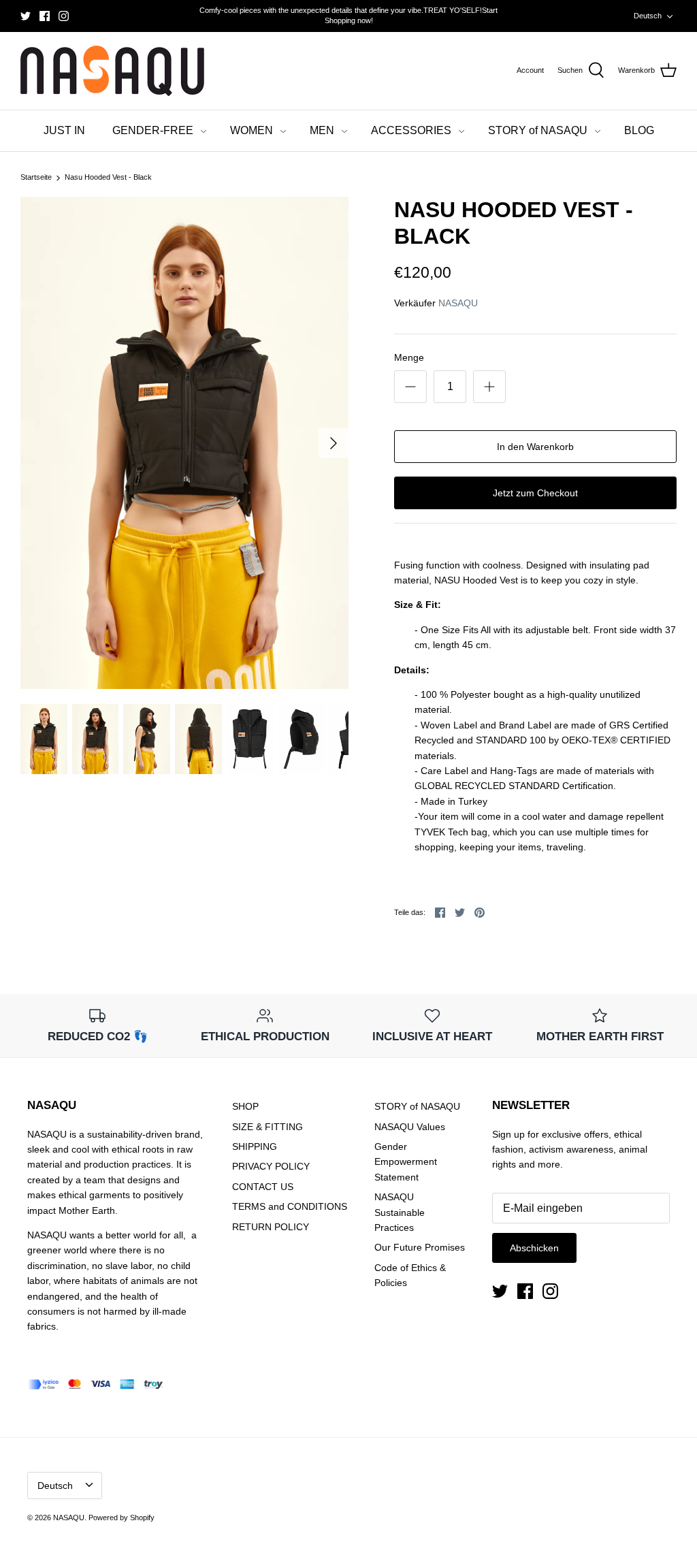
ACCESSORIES (411, 130)
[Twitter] (25, 16)
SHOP (245, 1106)
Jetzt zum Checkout (535, 492)
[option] (184, 443)
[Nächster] (333, 443)
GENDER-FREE (152, 130)
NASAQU (458, 303)
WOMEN (251, 130)
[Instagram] (64, 16)
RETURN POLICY (270, 1226)
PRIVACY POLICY (271, 1166)
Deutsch (648, 16)
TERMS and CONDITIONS (289, 1206)
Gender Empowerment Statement (405, 1162)
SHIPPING (254, 1146)
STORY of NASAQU (537, 130)
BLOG (639, 130)
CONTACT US (262, 1186)
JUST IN (64, 130)
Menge (409, 357)
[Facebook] (44, 16)
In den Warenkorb (535, 446)
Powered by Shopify (121, 1517)
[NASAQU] (112, 71)
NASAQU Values (409, 1126)
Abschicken (534, 1247)
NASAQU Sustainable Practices (399, 1212)
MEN (322, 130)
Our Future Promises (419, 1247)
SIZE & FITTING (267, 1126)
